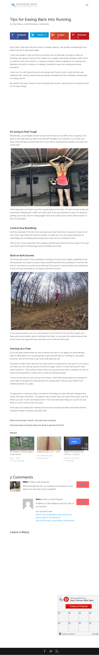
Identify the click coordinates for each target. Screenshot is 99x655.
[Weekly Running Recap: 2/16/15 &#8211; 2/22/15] (76, 443)
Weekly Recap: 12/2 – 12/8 (48, 452)
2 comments (43, 24)
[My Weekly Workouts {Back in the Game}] (22, 443)
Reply (82, 484)
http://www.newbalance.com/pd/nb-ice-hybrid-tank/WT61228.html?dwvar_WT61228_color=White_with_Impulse (55, 518)
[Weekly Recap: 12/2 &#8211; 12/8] (49, 443)
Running (33, 24)
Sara (14, 24)
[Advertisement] (49, 108)
